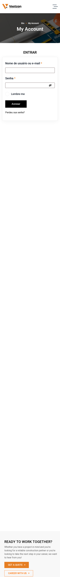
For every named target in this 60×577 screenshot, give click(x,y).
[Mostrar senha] (50, 85)
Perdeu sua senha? (15, 112)
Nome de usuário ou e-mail (23, 63)
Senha (10, 78)
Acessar (16, 104)
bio (22, 23)
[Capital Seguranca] (12, 6)
